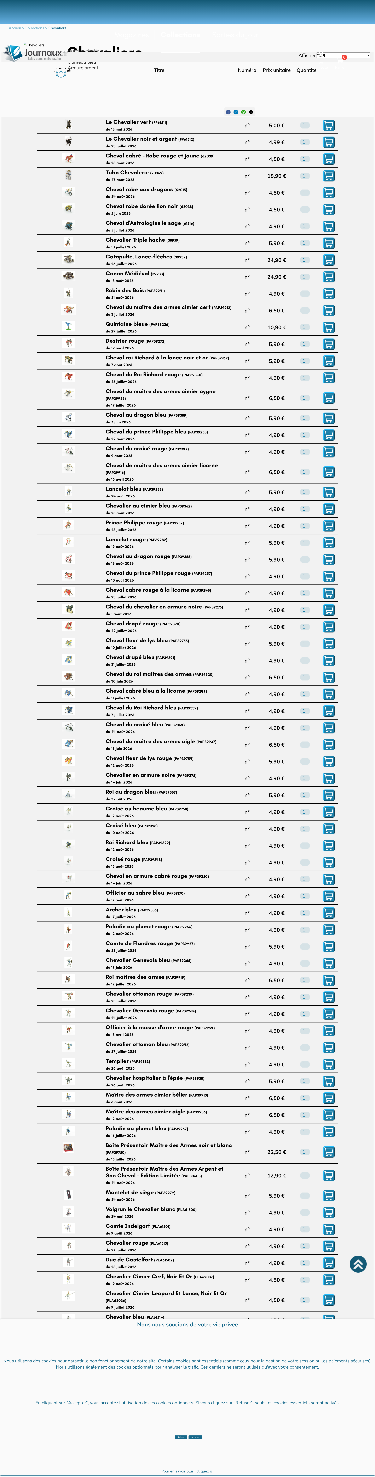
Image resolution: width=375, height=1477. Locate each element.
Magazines (131, 34)
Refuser (181, 1437)
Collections (180, 34)
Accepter (195, 1437)
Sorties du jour (235, 34)
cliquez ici (205, 1471)
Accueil (15, 28)
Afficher (307, 55)
